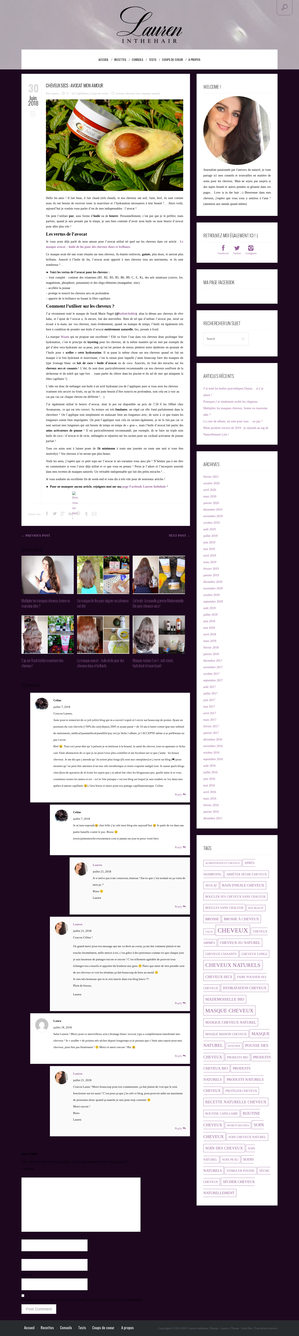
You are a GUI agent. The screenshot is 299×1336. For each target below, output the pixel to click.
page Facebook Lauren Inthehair (144, 486)
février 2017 (211, 726)
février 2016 (211, 805)
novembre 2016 (213, 746)
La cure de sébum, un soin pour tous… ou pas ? (232, 421)
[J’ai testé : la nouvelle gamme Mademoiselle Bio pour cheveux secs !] (159, 575)
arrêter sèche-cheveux (246, 874)
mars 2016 (209, 798)
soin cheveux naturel (247, 1137)
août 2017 (209, 687)
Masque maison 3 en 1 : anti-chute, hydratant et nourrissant (153, 662)
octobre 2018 (211, 595)
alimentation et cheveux (222, 863)
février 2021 (211, 476)
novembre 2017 (213, 667)
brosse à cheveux (241, 919)
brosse (212, 919)
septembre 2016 (213, 759)
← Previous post (35, 535)
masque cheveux (229, 1010)
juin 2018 (209, 621)
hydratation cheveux (244, 988)
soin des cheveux (224, 1148)
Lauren (97, 865)
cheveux (233, 930)
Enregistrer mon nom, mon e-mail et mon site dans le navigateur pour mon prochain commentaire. (82, 1299)
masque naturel (151, 93)
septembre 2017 (213, 680)
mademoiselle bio (224, 999)
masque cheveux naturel (230, 1022)
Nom (25, 1236)
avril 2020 (209, 490)
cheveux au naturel (240, 943)
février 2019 (211, 568)
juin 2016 (209, 779)
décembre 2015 (212, 818)
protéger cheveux (241, 1091)
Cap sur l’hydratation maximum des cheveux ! (42, 662)
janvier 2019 (211, 575)
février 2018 (211, 647)
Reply (179, 794)
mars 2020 (209, 496)
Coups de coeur (174, 59)
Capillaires (82, 93)
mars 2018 (209, 641)
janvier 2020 (211, 503)
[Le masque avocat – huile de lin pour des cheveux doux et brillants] (103, 634)
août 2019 (209, 529)
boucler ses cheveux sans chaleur (235, 896)
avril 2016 (209, 792)
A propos (194, 59)
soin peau (230, 1159)
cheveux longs (254, 954)
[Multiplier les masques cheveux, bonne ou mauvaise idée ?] (47, 575)
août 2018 (209, 608)
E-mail (26, 1255)
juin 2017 (209, 700)
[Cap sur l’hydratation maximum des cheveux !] (47, 634)
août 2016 (209, 765)
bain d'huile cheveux (243, 885)
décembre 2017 (212, 660)
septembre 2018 (213, 601)
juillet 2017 (210, 693)
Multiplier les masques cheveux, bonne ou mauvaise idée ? (45, 603)
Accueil (103, 59)
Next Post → (179, 535)
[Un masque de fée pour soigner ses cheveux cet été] (103, 575)
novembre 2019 (213, 516)
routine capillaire (221, 1113)
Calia (209, 932)
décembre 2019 (212, 509)
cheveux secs (133, 93)
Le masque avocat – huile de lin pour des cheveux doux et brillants (100, 662)
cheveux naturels (232, 965)
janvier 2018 (211, 654)
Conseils (139, 59)
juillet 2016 (210, 772)
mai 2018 (209, 627)
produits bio (237, 1057)
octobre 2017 (211, 673)
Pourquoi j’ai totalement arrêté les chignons (230, 401)
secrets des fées (238, 1125)
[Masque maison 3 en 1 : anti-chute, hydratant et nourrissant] (159, 634)
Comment (27, 1168)
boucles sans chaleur (224, 907)
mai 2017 (209, 706)
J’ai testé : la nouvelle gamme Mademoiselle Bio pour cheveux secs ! (158, 603)
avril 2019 (209, 555)
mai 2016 (209, 785)
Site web (26, 1275)
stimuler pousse (241, 1170)
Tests (154, 59)
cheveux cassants (221, 954)
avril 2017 (209, 713)
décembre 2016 (212, 739)
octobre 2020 (211, 483)
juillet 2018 (210, 614)
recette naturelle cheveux (235, 1102)
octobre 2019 (211, 522)
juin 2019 (209, 542)
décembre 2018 (212, 581)
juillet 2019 (210, 536)
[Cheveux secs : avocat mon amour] (114, 145)
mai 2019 (209, 549)
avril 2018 (209, 634)
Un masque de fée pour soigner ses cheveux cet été (102, 603)
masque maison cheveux (226, 1034)
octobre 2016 (211, 752)
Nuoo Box (234, 1046)
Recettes (122, 59)
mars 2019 (209, 562)
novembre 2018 (213, 588)
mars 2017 (209, 719)
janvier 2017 (211, 733)
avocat (120, 93)
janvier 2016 (211, 811)
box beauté (256, 908)
